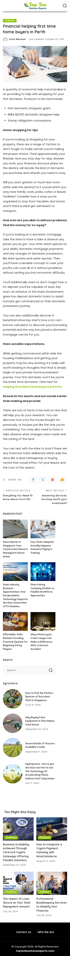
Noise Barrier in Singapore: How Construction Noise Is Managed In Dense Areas (15, 549)
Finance (9, 20)
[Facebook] (33, 480)
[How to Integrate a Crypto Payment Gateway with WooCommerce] (51, 829)
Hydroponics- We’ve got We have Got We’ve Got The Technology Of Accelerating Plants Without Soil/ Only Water (39, 771)
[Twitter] (43, 480)
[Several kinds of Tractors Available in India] (12, 747)
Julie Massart (17, 39)
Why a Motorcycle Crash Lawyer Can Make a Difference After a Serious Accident (41, 641)
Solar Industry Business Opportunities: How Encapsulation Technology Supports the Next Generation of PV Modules (15, 595)
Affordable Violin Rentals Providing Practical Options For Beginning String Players (15, 641)
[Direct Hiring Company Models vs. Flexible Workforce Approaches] (43, 571)
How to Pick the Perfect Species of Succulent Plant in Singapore (39, 697)
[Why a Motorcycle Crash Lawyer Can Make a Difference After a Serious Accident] (43, 621)
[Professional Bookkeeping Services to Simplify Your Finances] (51, 883)
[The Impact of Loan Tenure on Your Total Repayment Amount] (18, 883)
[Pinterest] (52, 480)
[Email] (62, 480)
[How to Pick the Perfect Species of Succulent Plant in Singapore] (12, 699)
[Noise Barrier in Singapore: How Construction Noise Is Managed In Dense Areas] (15, 529)
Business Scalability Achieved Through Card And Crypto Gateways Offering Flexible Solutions (16, 852)
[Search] (64, 6)
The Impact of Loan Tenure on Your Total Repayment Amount (16, 902)
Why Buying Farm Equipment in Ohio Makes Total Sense (40, 721)
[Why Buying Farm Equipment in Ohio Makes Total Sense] (12, 723)
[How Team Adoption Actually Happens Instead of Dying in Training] (43, 529)
